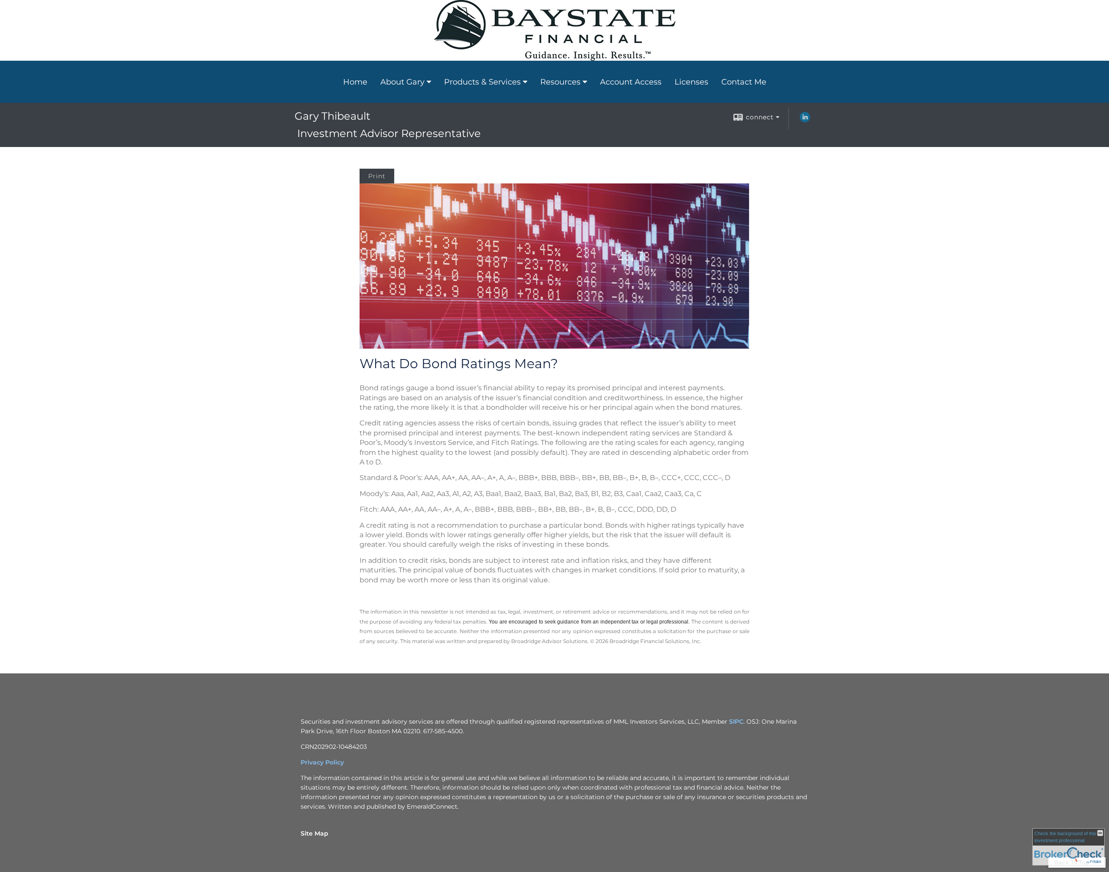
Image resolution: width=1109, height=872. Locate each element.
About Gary (402, 82)
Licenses (691, 82)
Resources (560, 82)
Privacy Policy (322, 762)
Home (355, 82)
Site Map (314, 833)
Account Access (631, 82)
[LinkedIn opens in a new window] (805, 120)
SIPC (736, 721)
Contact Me (743, 82)
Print (377, 176)
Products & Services (482, 82)
